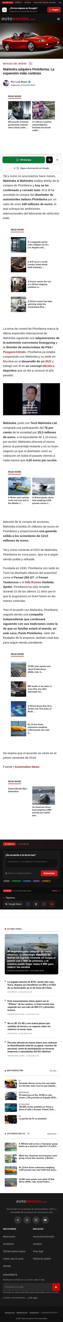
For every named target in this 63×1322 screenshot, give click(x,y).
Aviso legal (38, 1251)
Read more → (52, 1134)
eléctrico (48, 366)
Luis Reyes (21, 82)
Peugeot (9, 352)
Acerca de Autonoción (43, 1236)
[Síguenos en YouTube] (51, 904)
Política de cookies (42, 1258)
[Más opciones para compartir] (57, 159)
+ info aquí (32, 1297)
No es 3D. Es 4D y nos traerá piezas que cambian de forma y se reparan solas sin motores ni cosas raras (28, 1026)
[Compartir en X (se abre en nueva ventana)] (49, 159)
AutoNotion (8, 1244)
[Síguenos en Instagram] (44, 904)
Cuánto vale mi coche (13, 1258)
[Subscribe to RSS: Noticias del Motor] (30, 63)
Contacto (37, 1244)
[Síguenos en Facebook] (28, 904)
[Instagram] (36, 1220)
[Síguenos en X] (36, 904)
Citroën (21, 352)
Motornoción (9, 1236)
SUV (48, 361)
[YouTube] (45, 1220)
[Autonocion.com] (18, 18)
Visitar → (56, 891)
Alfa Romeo (33, 582)
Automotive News (27, 766)
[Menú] (59, 19)
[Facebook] (17, 1220)
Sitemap (7, 1266)
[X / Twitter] (27, 1220)
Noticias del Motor (14, 64)
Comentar (49, 873)
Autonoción (10, 1312)
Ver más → (54, 1071)
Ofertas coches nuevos (14, 1251)
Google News (15, 904)
